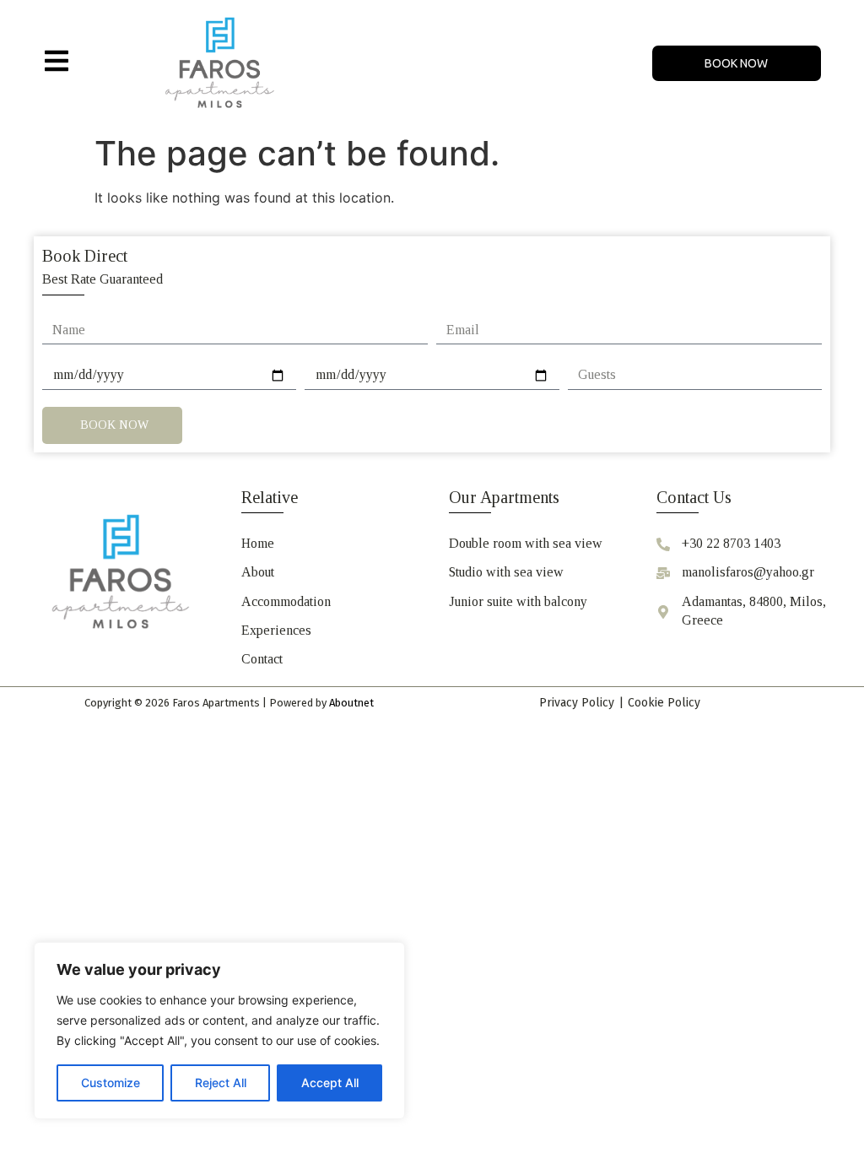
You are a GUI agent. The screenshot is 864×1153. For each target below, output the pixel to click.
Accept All (330, 1082)
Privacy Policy (576, 703)
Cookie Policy (664, 703)
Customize (110, 1082)
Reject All (220, 1082)
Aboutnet (351, 702)
